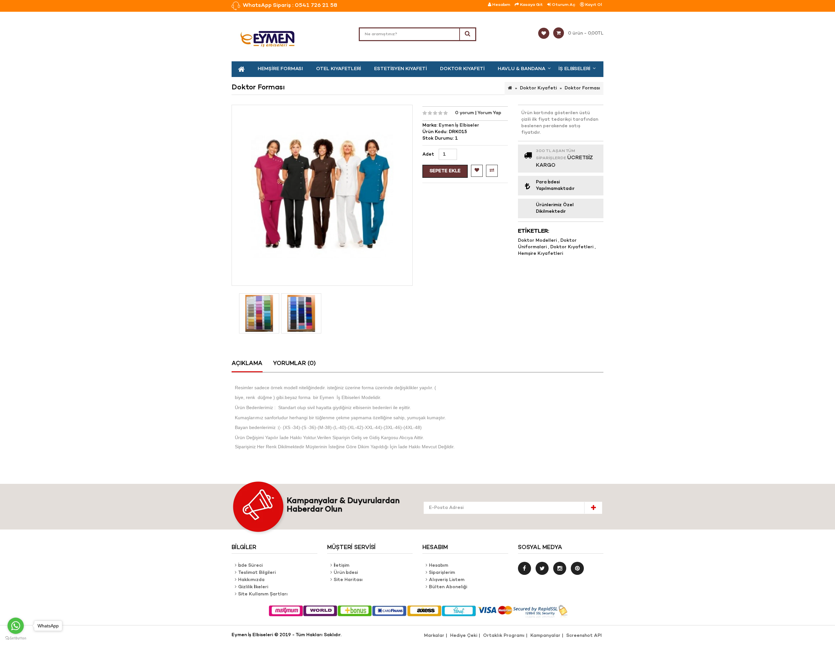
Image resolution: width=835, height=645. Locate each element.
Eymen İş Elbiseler (459, 125)
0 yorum (465, 113)
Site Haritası (348, 580)
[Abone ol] (593, 508)
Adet (428, 154)
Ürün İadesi (346, 573)
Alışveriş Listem (446, 580)
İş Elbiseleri (574, 69)
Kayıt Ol (593, 5)
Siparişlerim (442, 573)
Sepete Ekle (445, 171)
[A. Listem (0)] (545, 34)
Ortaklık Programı (503, 636)
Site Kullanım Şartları (263, 594)
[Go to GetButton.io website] (15, 638)
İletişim (341, 565)
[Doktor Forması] (259, 313)
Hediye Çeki (463, 636)
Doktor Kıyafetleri (572, 247)
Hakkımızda (251, 580)
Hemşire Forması (280, 69)
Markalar (434, 636)
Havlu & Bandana (521, 69)
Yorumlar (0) (294, 364)
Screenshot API (584, 636)
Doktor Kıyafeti (462, 69)
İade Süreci (250, 565)
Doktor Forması (582, 88)
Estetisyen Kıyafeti (400, 69)
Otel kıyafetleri (338, 69)
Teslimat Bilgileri (257, 573)
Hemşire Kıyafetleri (540, 254)
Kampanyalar (545, 636)
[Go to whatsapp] (16, 626)
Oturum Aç (563, 5)
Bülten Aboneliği (448, 587)
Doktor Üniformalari (547, 244)
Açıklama (247, 364)
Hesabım (438, 565)
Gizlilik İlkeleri (253, 587)
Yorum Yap (489, 113)
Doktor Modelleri (538, 241)
